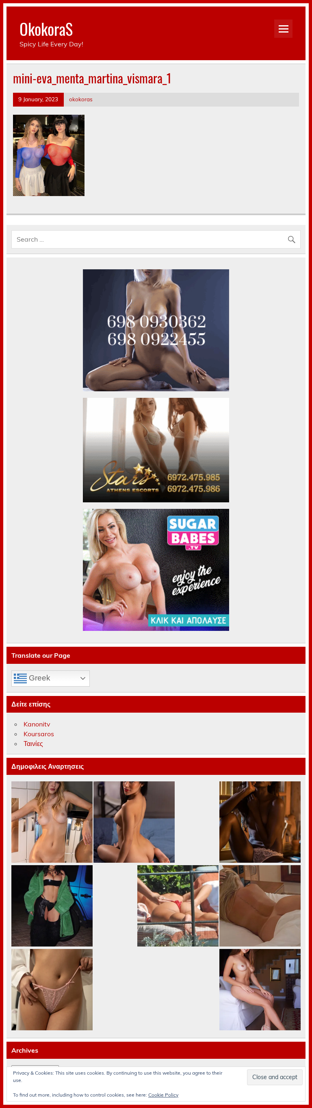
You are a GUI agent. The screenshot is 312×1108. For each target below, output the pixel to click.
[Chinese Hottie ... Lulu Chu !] (52, 990)
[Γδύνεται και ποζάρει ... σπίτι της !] (52, 822)
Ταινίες (33, 743)
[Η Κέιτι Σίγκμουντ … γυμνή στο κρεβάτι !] (260, 906)
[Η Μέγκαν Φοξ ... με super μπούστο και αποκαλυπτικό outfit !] (52, 906)
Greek (38, 678)
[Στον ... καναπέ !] (260, 990)
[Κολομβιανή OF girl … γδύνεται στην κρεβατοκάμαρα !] (134, 822)
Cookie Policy (163, 1095)
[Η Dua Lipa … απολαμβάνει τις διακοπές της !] (178, 906)
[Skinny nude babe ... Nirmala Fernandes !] (260, 822)
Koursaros (39, 734)
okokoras (81, 99)
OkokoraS (46, 28)
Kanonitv (37, 724)
